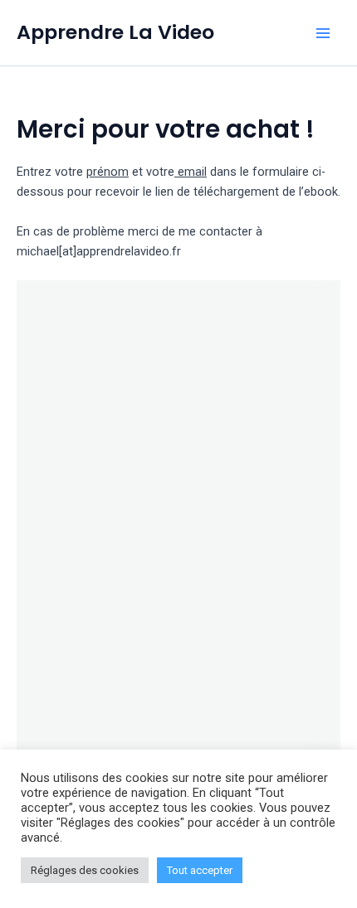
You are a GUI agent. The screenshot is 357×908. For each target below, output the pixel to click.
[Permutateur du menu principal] (323, 33)
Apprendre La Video (115, 32)
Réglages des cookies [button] (85, 870)
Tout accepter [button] (199, 870)
